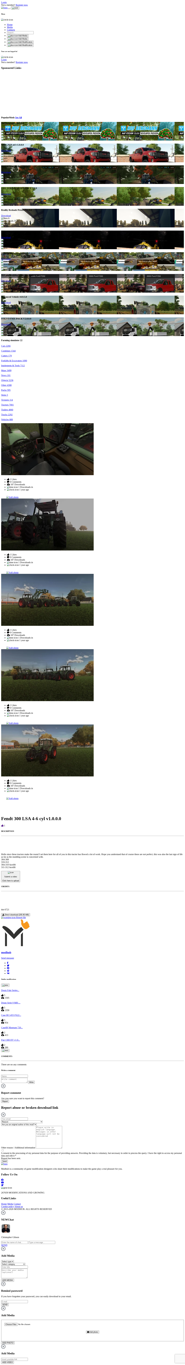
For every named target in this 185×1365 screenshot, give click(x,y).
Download (6, 129)
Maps (6, 370)
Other (6, 385)
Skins (4, 395)
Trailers (7, 409)
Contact (17, 1204)
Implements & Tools (13, 365)
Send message (7, 958)
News (6, 375)
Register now (22, 5)
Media (10, 27)
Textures (7, 400)
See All (18, 117)
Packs (6, 390)
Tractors (7, 405)
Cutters (6, 356)
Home (10, 24)
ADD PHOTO (7, 1343)
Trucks (7, 414)
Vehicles (7, 419)
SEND (5, 1305)
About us (18, 1206)
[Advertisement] (27, 92)
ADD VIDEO (7, 1362)
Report (5, 1101)
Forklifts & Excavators (14, 360)
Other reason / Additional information (18, 1147)
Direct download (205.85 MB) (16, 915)
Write (31, 1082)
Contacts (11, 30)
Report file (21, 917)
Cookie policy (7, 1206)
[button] (7, 963)
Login (4, 2)
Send (4, 1161)
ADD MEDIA (7, 1280)
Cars (6, 346)
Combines (8, 351)
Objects (7, 380)
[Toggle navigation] (9, 8)
